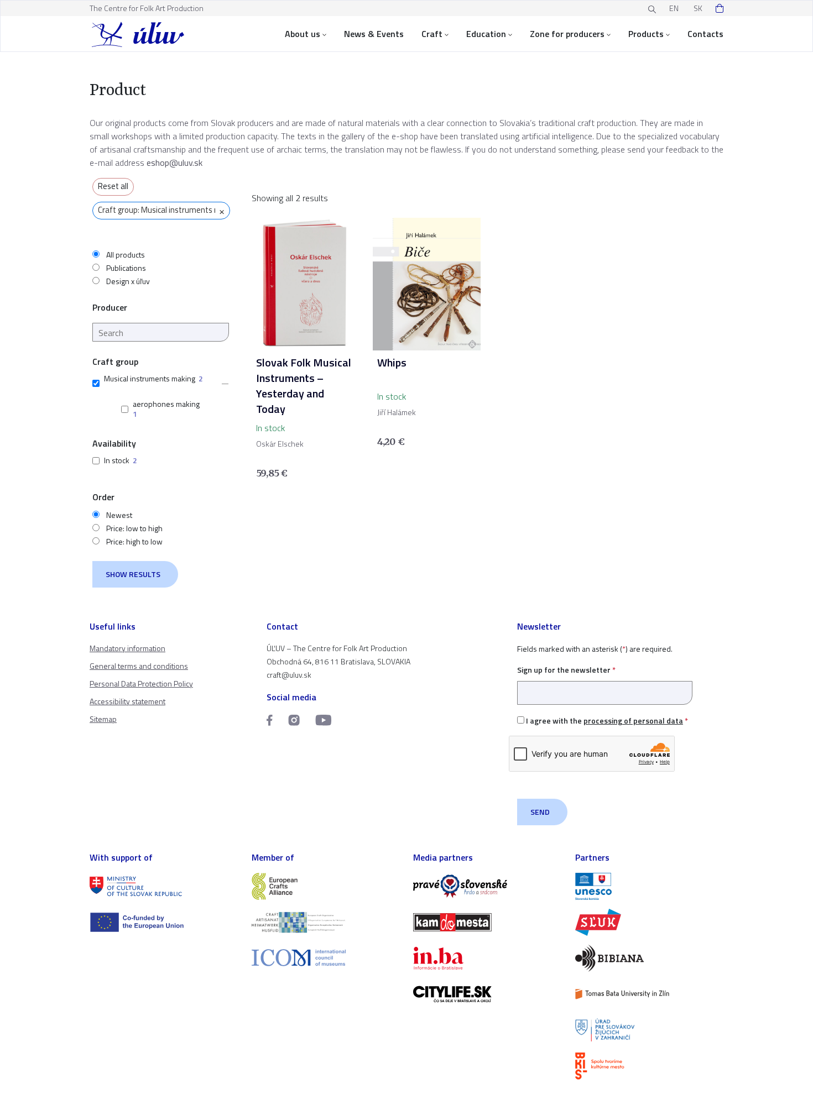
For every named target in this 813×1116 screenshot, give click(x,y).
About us (302, 33)
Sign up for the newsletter (566, 669)
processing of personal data (633, 720)
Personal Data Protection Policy (141, 683)
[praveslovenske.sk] (487, 886)
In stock (116, 460)
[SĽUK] (649, 922)
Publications (126, 268)
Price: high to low (134, 542)
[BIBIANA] (649, 958)
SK (698, 8)
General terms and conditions (139, 666)
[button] (221, 384)
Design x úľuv (128, 281)
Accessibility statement (127, 701)
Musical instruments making (149, 378)
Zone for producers (567, 33)
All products (125, 255)
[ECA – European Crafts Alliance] (326, 886)
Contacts (705, 33)
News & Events (374, 33)
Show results (133, 574)
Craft (431, 33)
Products (646, 33)
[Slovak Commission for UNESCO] (649, 886)
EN (674, 8)
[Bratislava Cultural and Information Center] (649, 1066)
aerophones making (166, 404)
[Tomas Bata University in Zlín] (649, 994)
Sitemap (103, 719)
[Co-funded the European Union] (164, 922)
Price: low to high (134, 528)
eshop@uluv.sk (174, 162)
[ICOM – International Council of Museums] (326, 958)
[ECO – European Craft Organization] (326, 922)
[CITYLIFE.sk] (487, 994)
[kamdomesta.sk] (487, 922)
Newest (119, 515)
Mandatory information (127, 648)
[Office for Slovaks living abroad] (649, 1030)
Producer (109, 307)
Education (486, 33)
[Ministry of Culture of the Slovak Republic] (164, 886)
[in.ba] (487, 958)
